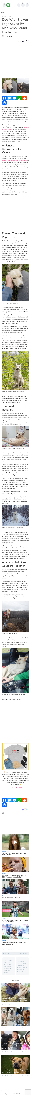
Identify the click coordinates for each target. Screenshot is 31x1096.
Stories (9, 16)
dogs (9, 949)
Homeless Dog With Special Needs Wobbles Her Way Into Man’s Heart (14, 999)
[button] (4, 5)
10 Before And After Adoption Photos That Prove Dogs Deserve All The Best (15, 1023)
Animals (4, 16)
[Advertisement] (15, 60)
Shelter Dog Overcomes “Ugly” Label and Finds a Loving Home (15, 1071)
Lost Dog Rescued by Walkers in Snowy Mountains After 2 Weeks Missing (13, 1045)
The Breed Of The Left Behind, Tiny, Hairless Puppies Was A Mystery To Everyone (22, 966)
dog (4, 949)
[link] (27, 41)
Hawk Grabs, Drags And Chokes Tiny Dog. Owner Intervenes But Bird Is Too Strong (8, 966)
